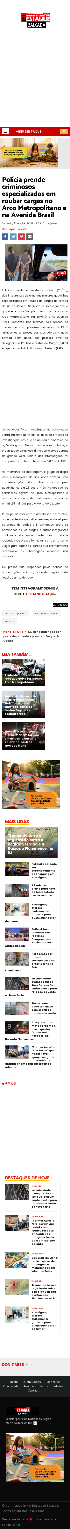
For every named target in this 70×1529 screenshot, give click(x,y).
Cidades (57, 1386)
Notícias (10, 621)
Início (14, 1382)
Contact (33, 1390)
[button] (5, 131)
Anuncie (29, 1386)
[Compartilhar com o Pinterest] (21, 236)
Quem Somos (31, 1382)
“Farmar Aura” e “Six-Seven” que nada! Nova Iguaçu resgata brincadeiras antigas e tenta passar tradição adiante (29, 1057)
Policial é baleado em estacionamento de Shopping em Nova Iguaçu (44, 870)
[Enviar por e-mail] (29, 236)
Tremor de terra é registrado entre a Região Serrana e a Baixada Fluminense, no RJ (30, 844)
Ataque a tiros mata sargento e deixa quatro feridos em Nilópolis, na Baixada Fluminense (30, 1031)
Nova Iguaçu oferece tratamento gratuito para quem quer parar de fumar (30, 913)
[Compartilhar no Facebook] (5, 236)
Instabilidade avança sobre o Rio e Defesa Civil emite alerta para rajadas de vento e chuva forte (31, 987)
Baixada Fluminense (46, 613)
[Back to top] (60, 1519)
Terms (43, 1386)
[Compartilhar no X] (13, 236)
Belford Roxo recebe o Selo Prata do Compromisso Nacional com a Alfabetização (29, 938)
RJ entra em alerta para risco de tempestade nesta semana (44, 890)
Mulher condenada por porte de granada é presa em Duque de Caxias (32, 636)
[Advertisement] (35, 89)
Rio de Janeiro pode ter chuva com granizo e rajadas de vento (44, 1008)
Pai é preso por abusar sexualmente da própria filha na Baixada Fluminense (30, 962)
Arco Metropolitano (16, 613)
